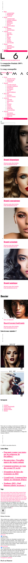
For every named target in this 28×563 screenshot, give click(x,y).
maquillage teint (11, 498)
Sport (2, 499)
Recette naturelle (16, 493)
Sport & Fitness (10, 30)
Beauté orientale (13, 492)
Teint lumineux (17, 500)
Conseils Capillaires (12, 20)
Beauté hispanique (7, 493)
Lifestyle (6, 31)
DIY (8, 35)
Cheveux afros (3, 495)
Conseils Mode (10, 13)
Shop (5, 51)
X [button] (12, 507)
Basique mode (18, 499)
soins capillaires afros (20, 495)
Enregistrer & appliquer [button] (6, 557)
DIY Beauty (10, 23)
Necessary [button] (3, 534)
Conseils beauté (11, 18)
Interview (9, 32)
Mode (5, 11)
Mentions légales (8, 409)
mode (12, 493)
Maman (5, 44)
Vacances (9, 41)
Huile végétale (12, 496)
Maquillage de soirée (11, 500)
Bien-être (6, 27)
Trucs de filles (10, 42)
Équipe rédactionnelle (9, 406)
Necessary (5, 536)
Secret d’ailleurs (11, 25)
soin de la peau (5, 499)
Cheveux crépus (23, 493)
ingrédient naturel (9, 495)
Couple (8, 38)
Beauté (5, 17)
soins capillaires (24, 498)
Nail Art (9, 24)
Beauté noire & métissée (5, 492)
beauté (4, 498)
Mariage (9, 37)
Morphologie (10, 14)
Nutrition (9, 28)
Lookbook (9, 16)
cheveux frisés (23, 499)
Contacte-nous (7, 408)
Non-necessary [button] (4, 546)
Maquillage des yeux (19, 496)
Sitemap (6, 410)
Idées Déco (9, 34)
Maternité (9, 48)
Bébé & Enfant (10, 46)
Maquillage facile (18, 498)
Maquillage (9, 21)
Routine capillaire (12, 499)
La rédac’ (6, 49)
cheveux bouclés (4, 500)
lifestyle (14, 495)
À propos (6, 405)
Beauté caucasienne (19, 492)
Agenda (9, 39)
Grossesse (9, 45)
